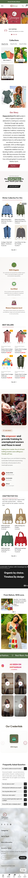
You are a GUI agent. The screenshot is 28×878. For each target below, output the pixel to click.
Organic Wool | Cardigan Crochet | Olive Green (21, 375)
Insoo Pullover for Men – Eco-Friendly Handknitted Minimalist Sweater (20, 243)
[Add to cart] (11, 608)
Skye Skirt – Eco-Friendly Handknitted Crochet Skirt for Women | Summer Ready (20, 602)
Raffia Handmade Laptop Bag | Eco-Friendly (5, 549)
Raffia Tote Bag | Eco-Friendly (20, 526)
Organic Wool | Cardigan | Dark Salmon (21, 349)
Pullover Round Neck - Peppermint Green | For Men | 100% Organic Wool (20, 220)
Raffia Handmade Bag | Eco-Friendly (20, 549)
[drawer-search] (23, 6)
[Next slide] (25, 742)
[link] (14, 16)
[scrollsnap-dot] (11, 34)
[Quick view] (11, 605)
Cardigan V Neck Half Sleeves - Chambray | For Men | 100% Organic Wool (7, 243)
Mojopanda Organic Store (6, 347)
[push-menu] (2, 5)
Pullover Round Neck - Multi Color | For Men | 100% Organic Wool (6, 220)
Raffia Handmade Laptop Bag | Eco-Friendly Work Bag (5, 526)
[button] (10, 215)
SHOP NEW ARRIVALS (14, 186)
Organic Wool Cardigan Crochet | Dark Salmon (7, 349)
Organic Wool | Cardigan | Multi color (7, 375)
